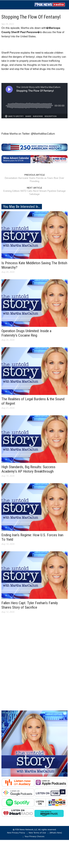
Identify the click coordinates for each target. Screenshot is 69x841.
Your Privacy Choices (34, 836)
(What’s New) (56, 832)
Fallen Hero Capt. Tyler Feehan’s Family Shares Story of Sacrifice (29, 605)
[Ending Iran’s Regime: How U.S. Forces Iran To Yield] (34, 506)
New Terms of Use (37, 832)
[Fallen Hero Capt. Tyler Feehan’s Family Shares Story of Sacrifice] (34, 574)
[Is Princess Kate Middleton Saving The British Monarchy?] (34, 234)
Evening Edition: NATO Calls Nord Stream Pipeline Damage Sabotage (34, 192)
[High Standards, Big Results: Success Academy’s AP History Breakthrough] (34, 438)
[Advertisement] (34, 664)
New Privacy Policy (16, 832)
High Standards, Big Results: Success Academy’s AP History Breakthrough (28, 469)
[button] (13, 5)
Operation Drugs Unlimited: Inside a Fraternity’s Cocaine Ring (26, 333)
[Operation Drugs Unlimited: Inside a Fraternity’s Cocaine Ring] (34, 302)
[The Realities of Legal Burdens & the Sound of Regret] (34, 370)
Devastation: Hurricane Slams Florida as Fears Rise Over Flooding (34, 179)
